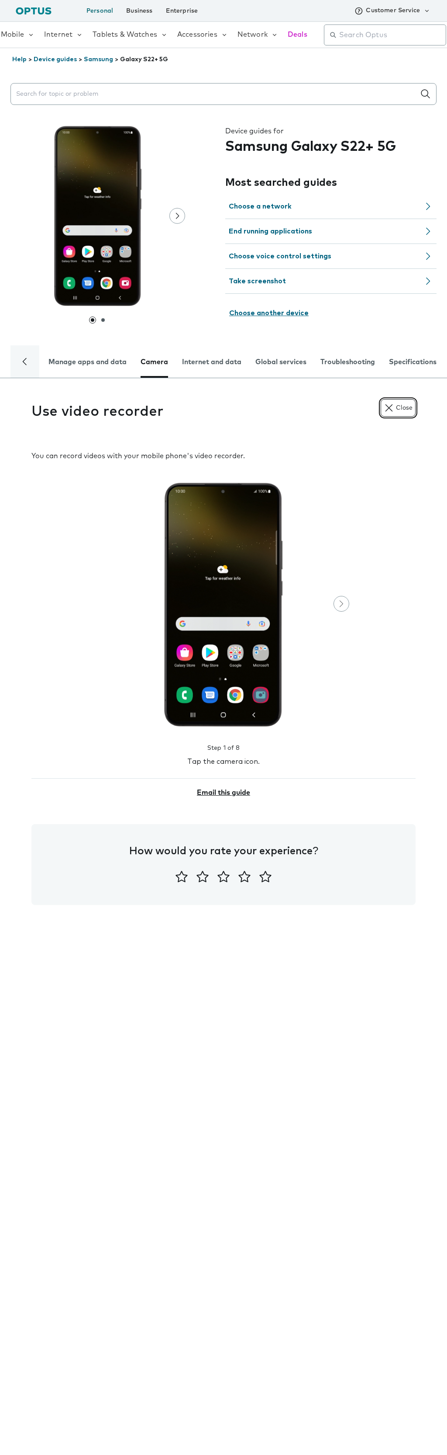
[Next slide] (177, 216)
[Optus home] (34, 10)
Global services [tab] (280, 362)
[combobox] (391, 35)
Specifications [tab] (413, 362)
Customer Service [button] (393, 10)
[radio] (182, 877)
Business (139, 11)
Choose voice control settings (280, 256)
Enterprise (182, 11)
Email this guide (223, 792)
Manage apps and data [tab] (87, 362)
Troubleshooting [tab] (347, 362)
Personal (99, 11)
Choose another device (269, 313)
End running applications (270, 231)
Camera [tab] (154, 362)
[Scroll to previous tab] (24, 361)
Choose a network (260, 206)
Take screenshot (257, 281)
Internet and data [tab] (211, 362)
